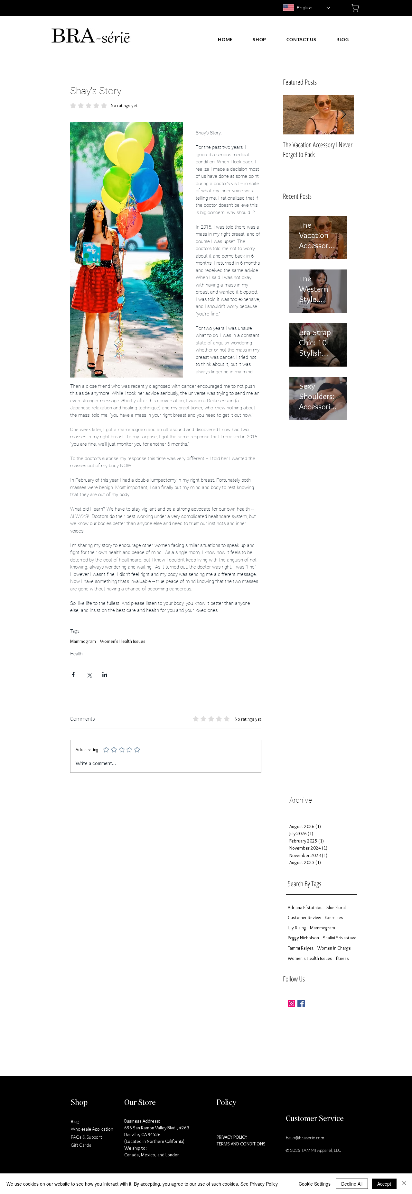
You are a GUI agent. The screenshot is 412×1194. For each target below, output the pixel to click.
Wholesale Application (92, 1129)
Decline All (351, 1183)
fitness (342, 958)
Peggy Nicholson (303, 938)
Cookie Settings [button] (315, 1183)
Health (76, 653)
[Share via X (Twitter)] (89, 674)
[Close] (404, 1184)
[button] (259, 39)
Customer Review (304, 917)
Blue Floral (336, 907)
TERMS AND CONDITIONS (241, 1144)
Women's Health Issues (122, 641)
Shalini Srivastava (339, 938)
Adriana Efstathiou (305, 907)
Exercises (334, 917)
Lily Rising (297, 928)
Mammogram (83, 641)
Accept (384, 1183)
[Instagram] (291, 1003)
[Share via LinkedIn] (105, 674)
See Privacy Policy (259, 1183)
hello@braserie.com (305, 1137)
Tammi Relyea (301, 948)
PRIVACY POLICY (232, 1137)
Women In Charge (334, 948)
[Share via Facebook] (73, 674)
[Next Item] (343, 115)
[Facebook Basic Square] (301, 1003)
